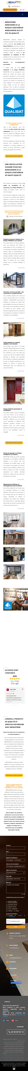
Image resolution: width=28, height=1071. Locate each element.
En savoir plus (21, 267)
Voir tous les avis (16, 986)
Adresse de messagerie (12, 864)
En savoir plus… (21, 318)
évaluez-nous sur (15, 982)
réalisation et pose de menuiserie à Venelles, (15, 1061)
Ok (14, 1068)
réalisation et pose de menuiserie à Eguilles (16, 1053)
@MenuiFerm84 (13, 971)
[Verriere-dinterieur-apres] (14, 561)
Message (8, 882)
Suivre (7, 1020)
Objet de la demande (11, 870)
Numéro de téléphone (11, 857)
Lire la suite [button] (9, 701)
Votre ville (8, 876)
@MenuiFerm (12, 964)
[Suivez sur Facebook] (4, 1021)
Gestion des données (12, 913)
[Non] (26, 1066)
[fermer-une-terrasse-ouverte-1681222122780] (14, 544)
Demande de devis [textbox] (11, 872)
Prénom (8, 845)
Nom (7, 851)
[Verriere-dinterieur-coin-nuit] (14, 579)
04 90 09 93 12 (17, 1032)
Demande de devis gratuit (10, 9)
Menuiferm (13, 975)
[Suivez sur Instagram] (13, 1021)
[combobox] (15, 872)
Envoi (15, 926)
